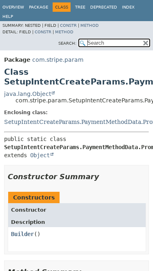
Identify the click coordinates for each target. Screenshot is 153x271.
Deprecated (103, 7)
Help (7, 16)
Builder (22, 234)
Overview (13, 7)
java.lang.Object (27, 94)
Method (89, 25)
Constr (68, 25)
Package (38, 7)
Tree (80, 7)
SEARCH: (67, 43)
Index (128, 7)
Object (40, 155)
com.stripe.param (58, 59)
